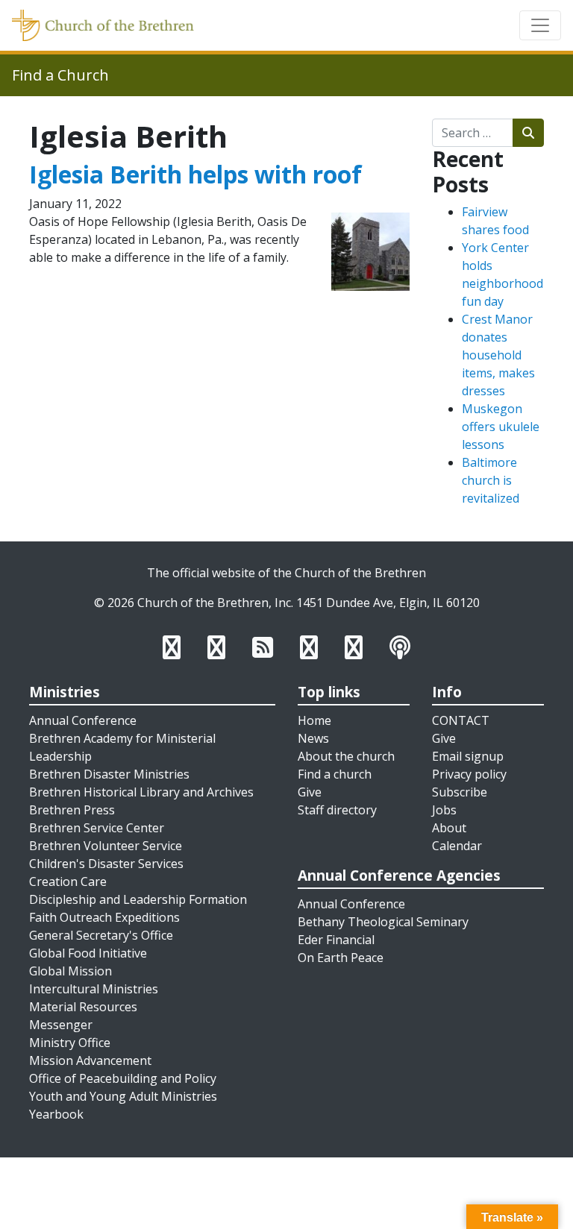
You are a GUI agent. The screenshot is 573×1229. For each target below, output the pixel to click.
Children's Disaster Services (106, 863)
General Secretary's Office (101, 935)
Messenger (61, 1024)
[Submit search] (528, 133)
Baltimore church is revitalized (490, 480)
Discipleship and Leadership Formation (138, 899)
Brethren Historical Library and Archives (141, 792)
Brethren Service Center (96, 828)
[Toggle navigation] (540, 25)
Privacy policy (469, 774)
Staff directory (337, 810)
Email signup (468, 756)
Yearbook (56, 1114)
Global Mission (70, 971)
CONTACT (460, 720)
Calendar (457, 845)
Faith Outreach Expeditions (104, 917)
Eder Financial (336, 939)
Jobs (444, 810)
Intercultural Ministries (93, 989)
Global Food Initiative (88, 953)
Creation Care (68, 881)
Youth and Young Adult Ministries (123, 1096)
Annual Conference (83, 720)
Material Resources (83, 1007)
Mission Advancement (90, 1060)
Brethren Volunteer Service (105, 845)
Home (314, 720)
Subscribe (459, 792)
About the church (346, 756)
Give (310, 792)
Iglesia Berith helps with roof (195, 174)
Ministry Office (69, 1042)
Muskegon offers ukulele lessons (500, 426)
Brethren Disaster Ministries (109, 774)
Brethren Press (72, 810)
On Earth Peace (340, 957)
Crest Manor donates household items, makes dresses (498, 355)
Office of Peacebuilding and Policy (122, 1078)
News (313, 738)
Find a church (335, 774)
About (449, 828)
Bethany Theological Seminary (383, 922)
